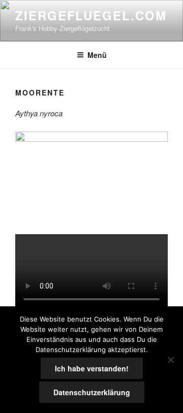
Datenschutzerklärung (91, 392)
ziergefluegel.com (91, 15)
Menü (97, 55)
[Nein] (170, 360)
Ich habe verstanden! (92, 368)
